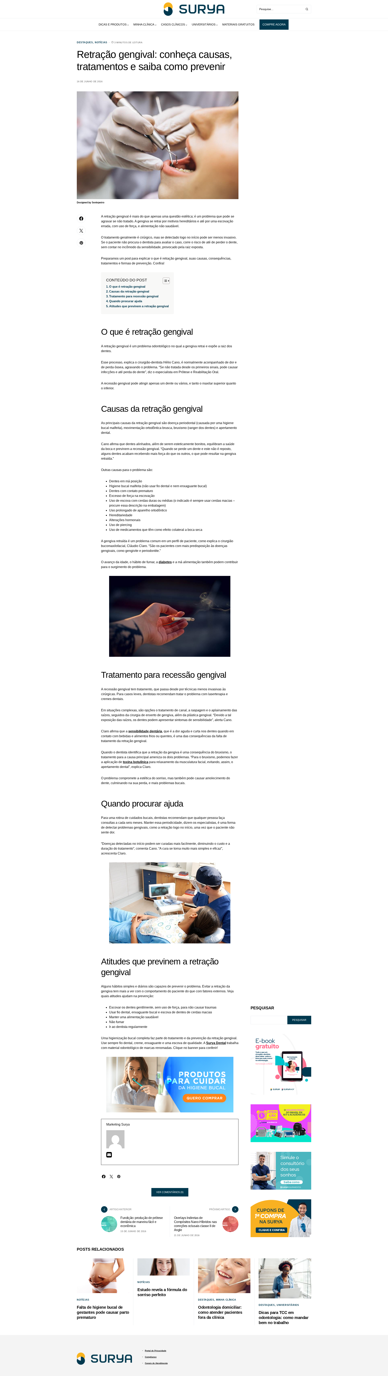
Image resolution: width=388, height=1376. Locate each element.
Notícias (101, 42)
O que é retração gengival (127, 286)
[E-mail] (109, 1156)
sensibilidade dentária (145, 731)
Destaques (85, 42)
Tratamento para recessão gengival (133, 296)
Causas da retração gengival (129, 291)
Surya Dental (216, 1043)
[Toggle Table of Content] (164, 280)
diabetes (165, 562)
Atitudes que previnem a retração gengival (139, 306)
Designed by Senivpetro (90, 202)
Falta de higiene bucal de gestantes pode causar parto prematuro (103, 1312)
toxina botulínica (135, 762)
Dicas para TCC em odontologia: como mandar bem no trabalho (283, 1317)
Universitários (288, 1305)
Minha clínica (226, 1299)
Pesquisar (262, 1008)
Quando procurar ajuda (125, 301)
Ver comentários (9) (169, 1192)
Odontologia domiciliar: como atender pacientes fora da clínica (220, 1312)
